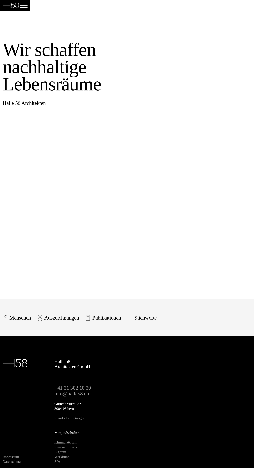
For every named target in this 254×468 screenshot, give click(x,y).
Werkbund (62, 457)
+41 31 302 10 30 (72, 388)
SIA (57, 462)
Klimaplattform (65, 442)
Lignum (60, 452)
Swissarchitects (65, 447)
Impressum (11, 457)
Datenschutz (12, 462)
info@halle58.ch (71, 394)
